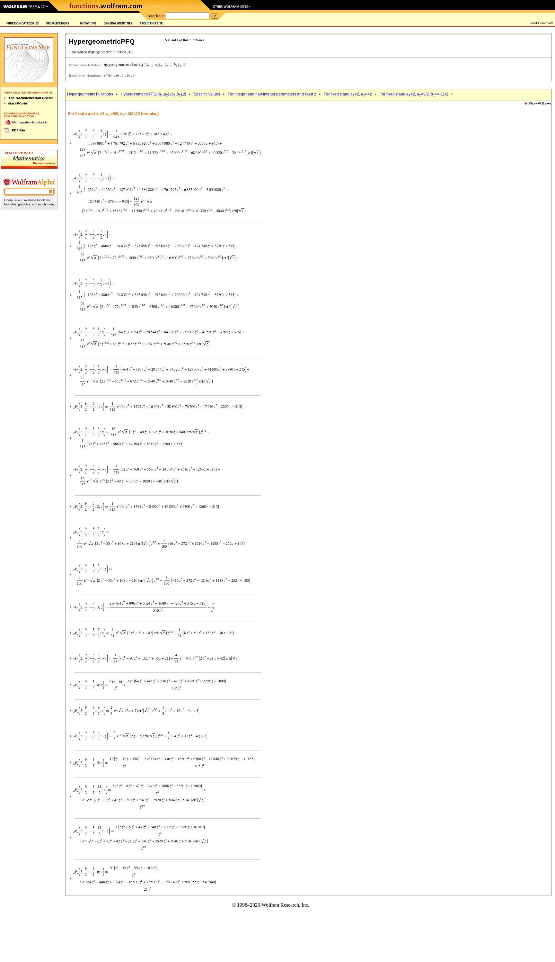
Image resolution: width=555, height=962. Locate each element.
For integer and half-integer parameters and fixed (272, 94)
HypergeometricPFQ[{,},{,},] (153, 94)
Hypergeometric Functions (90, 94)
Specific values (207, 94)
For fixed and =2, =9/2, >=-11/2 (414, 94)
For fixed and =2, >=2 (348, 94)
